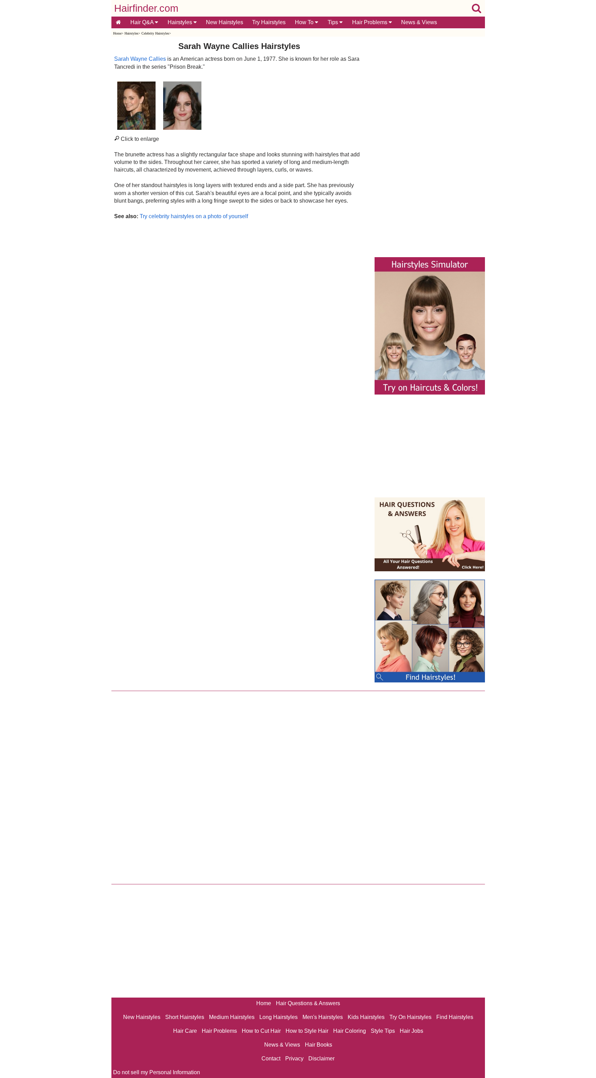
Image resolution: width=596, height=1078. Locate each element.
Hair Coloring (349, 1031)
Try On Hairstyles (410, 1017)
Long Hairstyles (278, 1017)
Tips (333, 22)
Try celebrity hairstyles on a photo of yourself (194, 216)
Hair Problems (370, 22)
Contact (270, 1058)
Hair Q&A (142, 22)
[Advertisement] (239, 294)
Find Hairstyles (454, 1017)
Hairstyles (180, 22)
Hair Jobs (411, 1031)
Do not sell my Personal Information (156, 1072)
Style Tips (383, 1031)
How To (305, 22)
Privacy (294, 1058)
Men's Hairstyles (322, 1017)
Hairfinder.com (146, 8)
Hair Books (318, 1045)
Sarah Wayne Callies (140, 59)
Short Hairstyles (184, 1017)
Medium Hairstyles (232, 1017)
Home (117, 33)
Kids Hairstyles (366, 1017)
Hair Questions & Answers (308, 1003)
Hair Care (185, 1031)
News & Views (419, 22)
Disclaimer (321, 1058)
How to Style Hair (307, 1031)
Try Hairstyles (269, 22)
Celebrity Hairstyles (155, 33)
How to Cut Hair (261, 1031)
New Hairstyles (224, 22)
